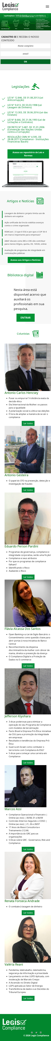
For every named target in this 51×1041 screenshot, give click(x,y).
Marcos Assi (13, 809)
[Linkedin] (40, 1032)
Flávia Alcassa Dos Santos (23, 629)
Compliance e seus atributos (23, 558)
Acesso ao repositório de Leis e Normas (28, 154)
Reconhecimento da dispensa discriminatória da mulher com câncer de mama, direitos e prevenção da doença (29, 650)
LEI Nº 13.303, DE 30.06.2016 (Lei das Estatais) (27, 113)
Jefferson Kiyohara (18, 716)
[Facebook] (32, 1032)
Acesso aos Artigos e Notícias (25, 260)
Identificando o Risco (19, 567)
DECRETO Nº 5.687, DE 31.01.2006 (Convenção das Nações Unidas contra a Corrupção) (25, 129)
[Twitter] (36, 1032)
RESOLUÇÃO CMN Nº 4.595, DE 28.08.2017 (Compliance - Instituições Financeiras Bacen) (28, 139)
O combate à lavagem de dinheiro (25, 906)
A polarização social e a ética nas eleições (29, 410)
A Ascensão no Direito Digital (23, 982)
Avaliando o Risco (17, 570)
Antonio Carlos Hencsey (21, 393)
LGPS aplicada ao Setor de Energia (26, 985)
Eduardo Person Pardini (21, 546)
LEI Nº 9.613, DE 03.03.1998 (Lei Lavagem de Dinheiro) (24, 106)
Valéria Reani (14, 964)
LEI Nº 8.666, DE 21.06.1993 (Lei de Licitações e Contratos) (26, 121)
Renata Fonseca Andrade (22, 901)
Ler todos (28, 423)
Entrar (26, 317)
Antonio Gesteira (16, 475)
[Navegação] (47, 7)
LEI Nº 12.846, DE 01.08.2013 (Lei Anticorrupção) (25, 99)
